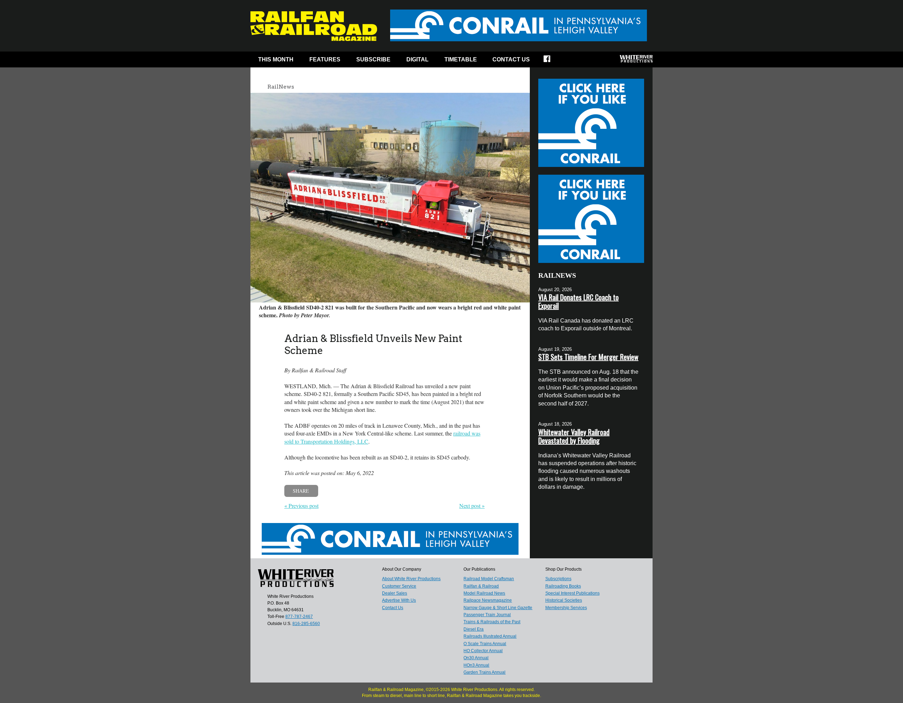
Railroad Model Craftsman (488, 578)
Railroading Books (563, 586)
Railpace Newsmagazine (487, 600)
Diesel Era (473, 629)
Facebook (551, 61)
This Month (275, 59)
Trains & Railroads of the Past (491, 621)
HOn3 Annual (476, 665)
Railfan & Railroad (481, 586)
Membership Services (566, 607)
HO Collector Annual (483, 650)
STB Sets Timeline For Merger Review (588, 357)
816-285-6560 (306, 623)
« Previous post (301, 505)
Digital (417, 59)
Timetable (460, 59)
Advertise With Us (399, 600)
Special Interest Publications (572, 593)
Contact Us (511, 59)
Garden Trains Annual (484, 672)
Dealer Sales (394, 593)
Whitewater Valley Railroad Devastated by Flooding (574, 436)
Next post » (472, 505)
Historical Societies (563, 600)
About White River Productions (411, 578)
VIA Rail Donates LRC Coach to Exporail (578, 301)
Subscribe (373, 59)
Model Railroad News (484, 593)
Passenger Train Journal (487, 614)
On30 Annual (476, 657)
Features (324, 59)
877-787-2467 (299, 616)
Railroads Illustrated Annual (489, 636)
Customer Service (399, 586)
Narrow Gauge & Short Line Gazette (497, 607)
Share (301, 490)
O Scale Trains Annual (484, 643)
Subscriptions (558, 578)
